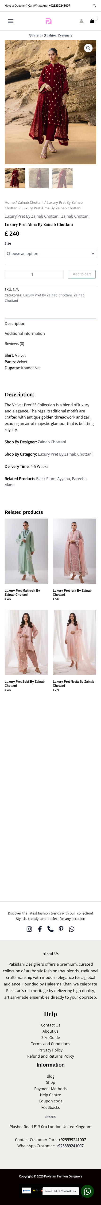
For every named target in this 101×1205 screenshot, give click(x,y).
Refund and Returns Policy (50, 1056)
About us (50, 1031)
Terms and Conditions (50, 1043)
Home (10, 202)
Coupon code (50, 1101)
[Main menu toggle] (11, 21)
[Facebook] (40, 929)
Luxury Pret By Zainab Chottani (32, 216)
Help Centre (50, 1094)
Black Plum (45, 478)
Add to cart (82, 274)
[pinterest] (61, 929)
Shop (50, 1082)
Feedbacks (50, 1107)
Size (8, 243)
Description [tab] (15, 323)
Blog (50, 1076)
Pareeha (79, 478)
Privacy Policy (50, 1050)
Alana (10, 484)
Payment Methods (50, 1088)
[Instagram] (29, 929)
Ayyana (63, 478)
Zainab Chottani (30, 202)
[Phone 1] (50, 929)
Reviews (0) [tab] (14, 343)
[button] (94, 5)
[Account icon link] (81, 21)
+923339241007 (59, 6)
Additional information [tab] (25, 333)
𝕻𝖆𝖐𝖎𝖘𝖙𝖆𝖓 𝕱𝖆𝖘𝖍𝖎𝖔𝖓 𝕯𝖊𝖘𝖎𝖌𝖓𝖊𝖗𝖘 (50, 35)
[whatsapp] (71, 929)
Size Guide (50, 1037)
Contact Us (50, 1025)
